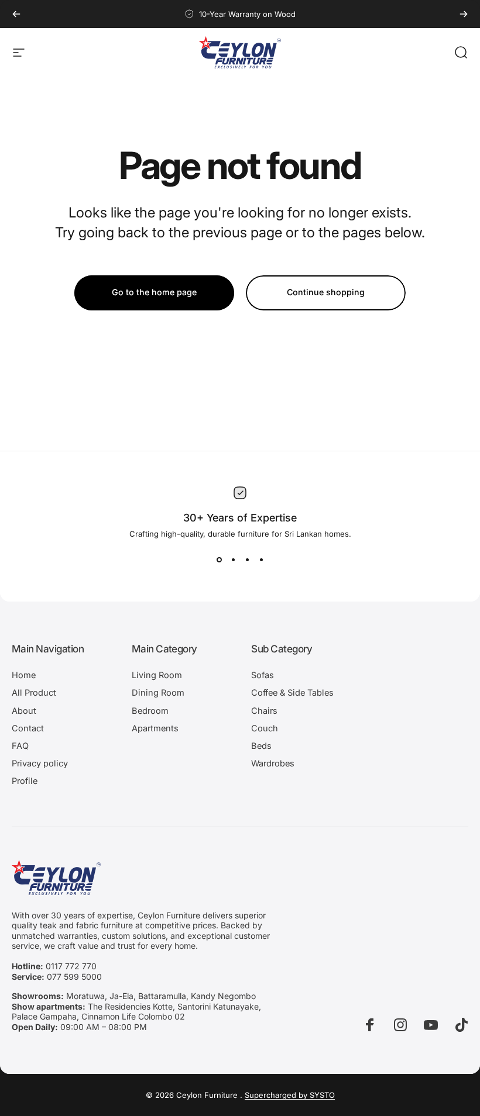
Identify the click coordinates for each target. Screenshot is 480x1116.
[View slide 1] (219, 559)
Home (24, 675)
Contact (28, 728)
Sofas (262, 675)
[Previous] (16, 14)
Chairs (264, 711)
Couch (264, 728)
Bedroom (150, 711)
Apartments (155, 728)
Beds (261, 746)
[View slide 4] (261, 559)
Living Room (157, 675)
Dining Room (158, 692)
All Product (34, 692)
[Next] (463, 14)
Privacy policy (40, 763)
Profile (24, 781)
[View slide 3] (247, 559)
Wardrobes (272, 763)
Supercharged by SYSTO (290, 1095)
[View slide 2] (233, 559)
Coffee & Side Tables (292, 692)
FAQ (20, 746)
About (24, 711)
